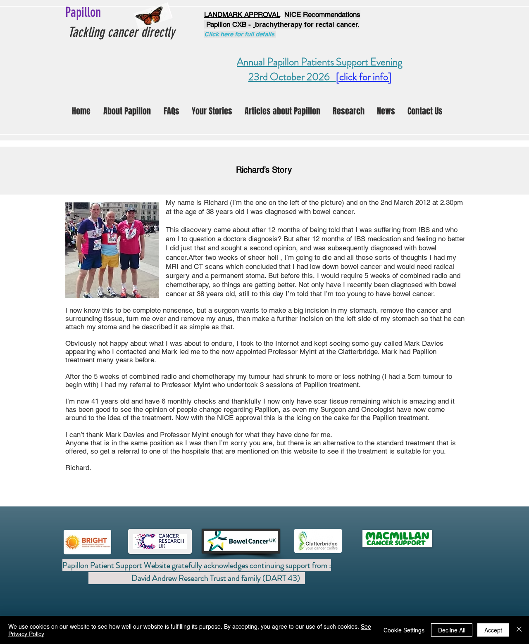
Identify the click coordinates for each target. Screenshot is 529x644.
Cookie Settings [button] (404, 630)
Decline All (451, 630)
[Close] (519, 630)
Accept (493, 630)
